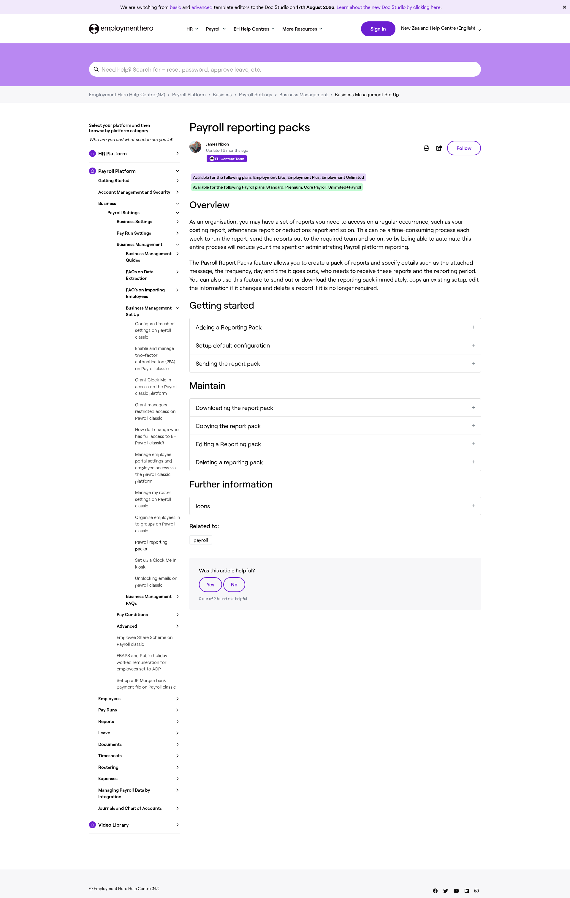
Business (222, 94)
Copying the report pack (228, 425)
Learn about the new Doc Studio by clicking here (389, 7)
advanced (202, 7)
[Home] (121, 29)
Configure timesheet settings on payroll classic (155, 330)
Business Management (303, 94)
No (234, 584)
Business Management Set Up (367, 94)
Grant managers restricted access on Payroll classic (155, 411)
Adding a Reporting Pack (229, 327)
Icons (203, 505)
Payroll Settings (255, 94)
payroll (201, 540)
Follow (464, 148)
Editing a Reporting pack (228, 443)
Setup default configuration (233, 345)
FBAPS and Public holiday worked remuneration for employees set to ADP (142, 662)
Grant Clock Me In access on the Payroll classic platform (156, 386)
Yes (210, 584)
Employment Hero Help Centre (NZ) (127, 94)
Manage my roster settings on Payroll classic (153, 499)
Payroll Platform (189, 94)
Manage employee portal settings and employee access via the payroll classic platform (155, 468)
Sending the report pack (228, 363)
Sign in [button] (378, 28)
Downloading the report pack (234, 407)
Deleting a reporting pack (229, 461)
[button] (134, 153)
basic (175, 7)
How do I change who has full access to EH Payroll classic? (157, 436)
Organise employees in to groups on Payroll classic (157, 524)
